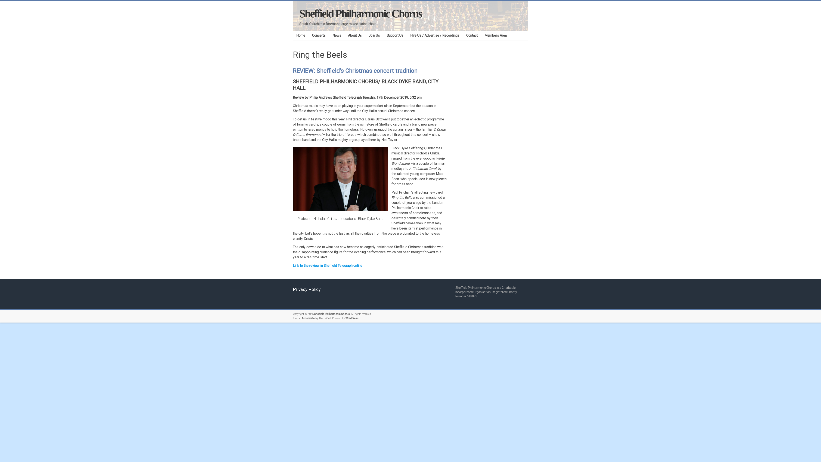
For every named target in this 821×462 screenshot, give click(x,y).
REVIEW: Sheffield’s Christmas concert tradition (355, 70)
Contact (472, 35)
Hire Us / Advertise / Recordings (434, 35)
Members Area (495, 35)
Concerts (319, 35)
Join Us (374, 35)
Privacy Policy (307, 289)
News (336, 35)
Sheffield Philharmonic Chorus (360, 13)
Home (300, 35)
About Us (355, 35)
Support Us (395, 35)
